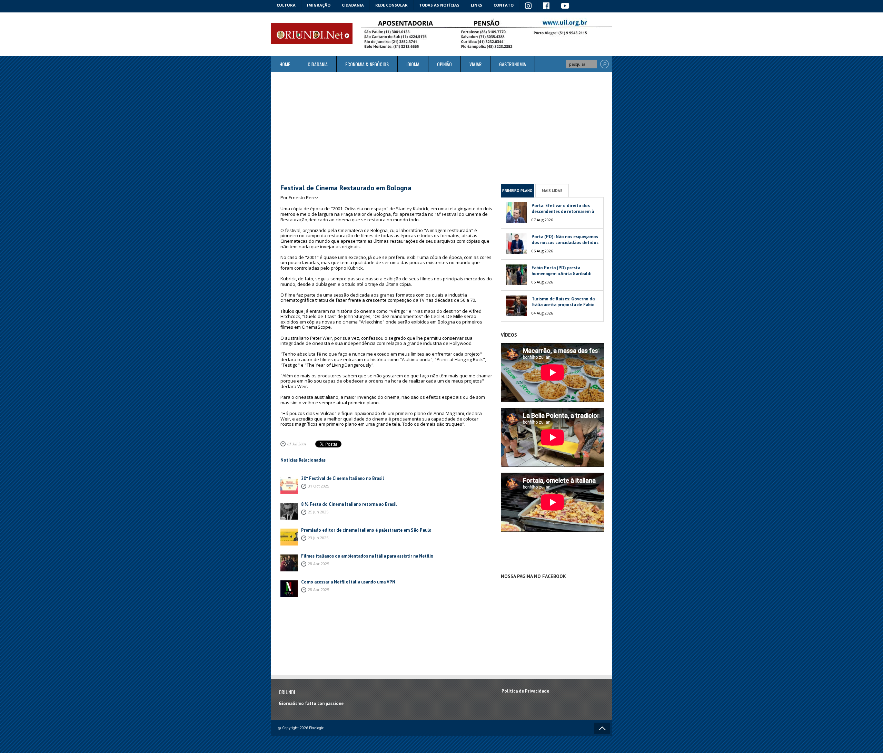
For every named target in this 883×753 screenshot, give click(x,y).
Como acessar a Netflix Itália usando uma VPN (348, 582)
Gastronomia (512, 64)
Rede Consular (391, 5)
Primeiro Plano (517, 190)
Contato (504, 5)
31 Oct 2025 (318, 486)
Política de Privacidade (525, 691)
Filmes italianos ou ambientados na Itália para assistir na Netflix (367, 556)
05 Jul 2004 (297, 443)
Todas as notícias (439, 5)
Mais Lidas (552, 190)
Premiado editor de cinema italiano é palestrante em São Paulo (366, 530)
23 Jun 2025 (318, 537)
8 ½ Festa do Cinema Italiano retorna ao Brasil (349, 504)
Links (476, 5)
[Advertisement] (441, 127)
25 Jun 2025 (318, 511)
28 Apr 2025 (318, 563)
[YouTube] (565, 6)
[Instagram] (528, 6)
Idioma (412, 64)
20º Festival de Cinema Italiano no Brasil (342, 478)
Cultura (286, 5)
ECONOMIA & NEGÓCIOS (367, 64)
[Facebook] (546, 6)
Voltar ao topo (602, 728)
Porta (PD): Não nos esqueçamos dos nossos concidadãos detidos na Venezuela (565, 242)
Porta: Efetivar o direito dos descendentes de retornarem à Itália (563, 211)
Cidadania (353, 5)
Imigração (318, 5)
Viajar (475, 64)
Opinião (444, 64)
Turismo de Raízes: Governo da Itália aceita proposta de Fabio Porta (563, 304)
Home (284, 64)
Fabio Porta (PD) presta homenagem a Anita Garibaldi (562, 271)
